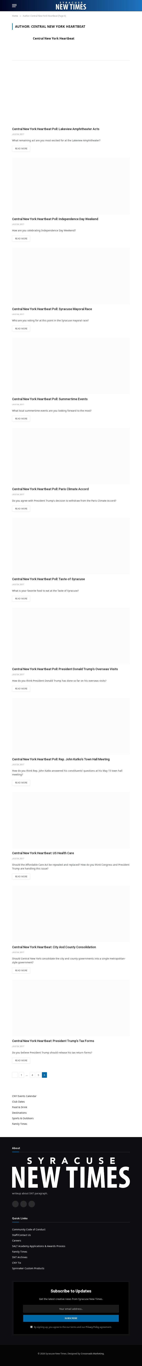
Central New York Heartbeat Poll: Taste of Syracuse (48, 579)
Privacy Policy (92, 1327)
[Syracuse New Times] (71, 5)
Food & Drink (19, 1107)
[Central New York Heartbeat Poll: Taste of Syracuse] (71, 546)
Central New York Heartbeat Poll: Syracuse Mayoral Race (52, 309)
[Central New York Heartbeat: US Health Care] (71, 820)
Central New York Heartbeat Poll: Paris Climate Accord (50, 489)
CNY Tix (16, 1262)
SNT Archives (19, 1257)
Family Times (19, 1123)
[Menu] (14, 6)
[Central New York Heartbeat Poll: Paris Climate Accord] (71, 456)
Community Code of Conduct (28, 1229)
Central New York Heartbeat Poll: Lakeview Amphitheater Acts (55, 129)
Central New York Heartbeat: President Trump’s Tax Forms (53, 1041)
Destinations (19, 1112)
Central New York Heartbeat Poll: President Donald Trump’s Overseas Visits (65, 669)
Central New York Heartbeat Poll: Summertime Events (50, 399)
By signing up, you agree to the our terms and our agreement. (72, 1327)
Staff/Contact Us (21, 1235)
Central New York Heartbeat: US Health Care (43, 853)
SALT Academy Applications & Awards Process (38, 1246)
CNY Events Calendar (24, 1096)
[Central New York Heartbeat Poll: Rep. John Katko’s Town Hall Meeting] (71, 726)
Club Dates (18, 1101)
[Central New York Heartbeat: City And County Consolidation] (71, 914)
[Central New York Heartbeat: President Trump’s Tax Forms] (71, 1008)
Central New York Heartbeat (53, 38)
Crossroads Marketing (92, 1353)
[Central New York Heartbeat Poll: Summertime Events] (71, 366)
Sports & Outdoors (23, 1118)
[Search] (128, 6)
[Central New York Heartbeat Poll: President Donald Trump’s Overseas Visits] (71, 636)
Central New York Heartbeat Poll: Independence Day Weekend (55, 219)
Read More (21, 148)
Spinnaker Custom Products (28, 1268)
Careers (16, 1240)
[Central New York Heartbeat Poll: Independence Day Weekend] (71, 186)
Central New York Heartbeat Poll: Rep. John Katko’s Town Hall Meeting (61, 759)
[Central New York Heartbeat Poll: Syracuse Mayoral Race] (71, 276)
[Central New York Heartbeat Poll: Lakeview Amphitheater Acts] (71, 96)
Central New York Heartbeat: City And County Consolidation (54, 947)
